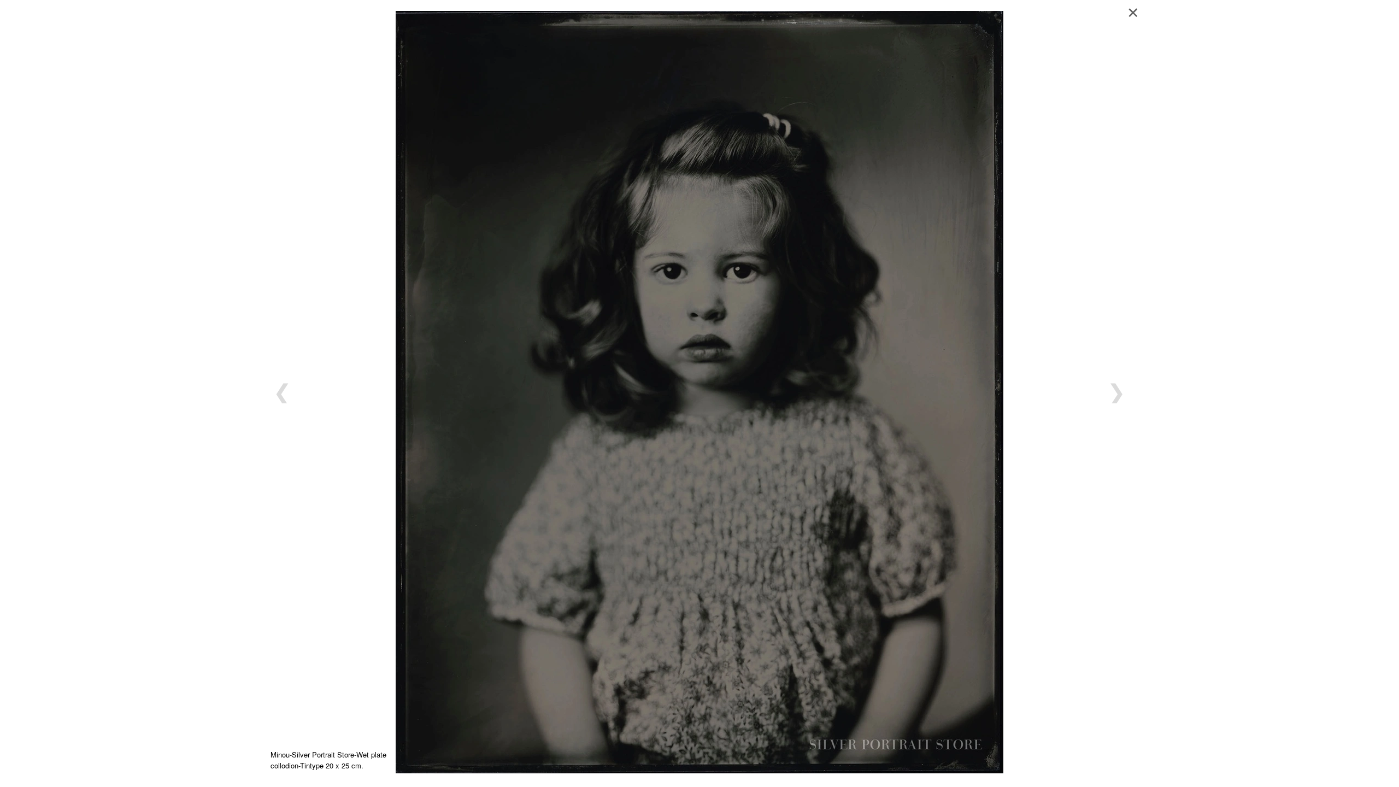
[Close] (1137, 11)
